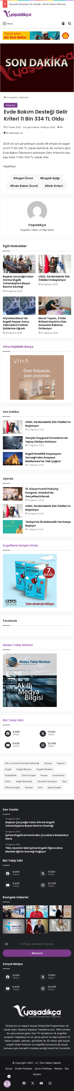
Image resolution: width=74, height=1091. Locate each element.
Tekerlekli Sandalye (47, 781)
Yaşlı (64, 781)
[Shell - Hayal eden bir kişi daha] (37, 35)
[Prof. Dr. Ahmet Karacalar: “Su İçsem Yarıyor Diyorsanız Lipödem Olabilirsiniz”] (60, 911)
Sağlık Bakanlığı (24, 781)
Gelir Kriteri (55, 186)
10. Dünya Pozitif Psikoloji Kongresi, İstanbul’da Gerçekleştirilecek (41, 492)
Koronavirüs (59, 775)
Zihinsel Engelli (12, 787)
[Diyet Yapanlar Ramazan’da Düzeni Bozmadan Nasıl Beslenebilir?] (60, 925)
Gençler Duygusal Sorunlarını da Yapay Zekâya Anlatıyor (46, 439)
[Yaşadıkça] (17, 13)
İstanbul (29, 787)
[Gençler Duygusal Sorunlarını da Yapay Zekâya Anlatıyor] (13, 442)
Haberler (24, 97)
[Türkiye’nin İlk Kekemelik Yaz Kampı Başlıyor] (13, 526)
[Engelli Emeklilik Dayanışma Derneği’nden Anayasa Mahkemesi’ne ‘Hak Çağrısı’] (13, 458)
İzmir (40, 787)
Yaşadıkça (37, 225)
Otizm (8, 781)
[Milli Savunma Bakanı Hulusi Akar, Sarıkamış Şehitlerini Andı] (37, 926)
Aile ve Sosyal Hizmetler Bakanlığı (22, 763)
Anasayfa (11, 97)
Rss (67, 1068)
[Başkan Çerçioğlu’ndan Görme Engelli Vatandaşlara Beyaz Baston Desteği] (19, 264)
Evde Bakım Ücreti (25, 186)
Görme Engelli (29, 775)
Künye (8, 1068)
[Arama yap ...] (69, 23)
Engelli (8, 769)
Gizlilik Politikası (23, 1068)
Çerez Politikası (43, 1068)
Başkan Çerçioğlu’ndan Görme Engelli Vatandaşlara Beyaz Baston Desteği (18, 281)
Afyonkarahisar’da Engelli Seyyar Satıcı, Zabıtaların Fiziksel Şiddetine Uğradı (16, 323)
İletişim (37, 1074)
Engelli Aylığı (51, 178)
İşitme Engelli (54, 787)
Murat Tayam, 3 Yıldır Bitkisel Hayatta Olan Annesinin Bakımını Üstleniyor (52, 323)
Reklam (58, 1068)
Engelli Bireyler (24, 769)
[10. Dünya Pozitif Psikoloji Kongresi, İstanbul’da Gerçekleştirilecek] (13, 493)
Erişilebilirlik (11, 775)
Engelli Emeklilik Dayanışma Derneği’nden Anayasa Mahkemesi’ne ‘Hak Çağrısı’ (43, 457)
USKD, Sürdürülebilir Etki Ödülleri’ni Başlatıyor (54, 278)
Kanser (44, 775)
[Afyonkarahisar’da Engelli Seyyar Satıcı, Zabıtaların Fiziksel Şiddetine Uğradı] (19, 306)
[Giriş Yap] (63, 23)
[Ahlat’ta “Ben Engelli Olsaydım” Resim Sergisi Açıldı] (14, 911)
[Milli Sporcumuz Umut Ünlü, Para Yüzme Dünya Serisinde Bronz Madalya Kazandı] (37, 911)
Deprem (61, 763)
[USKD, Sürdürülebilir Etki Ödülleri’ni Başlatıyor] (54, 264)
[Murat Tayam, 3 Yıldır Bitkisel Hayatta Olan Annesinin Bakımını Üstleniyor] (54, 306)
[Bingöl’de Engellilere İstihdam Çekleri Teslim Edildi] (14, 926)
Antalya (48, 763)
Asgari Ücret (24, 178)
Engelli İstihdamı (44, 769)
